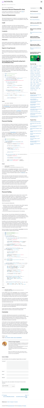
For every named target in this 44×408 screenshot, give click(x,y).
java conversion (37, 73)
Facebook (16, 401)
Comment (4, 361)
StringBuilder (19, 110)
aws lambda (35, 67)
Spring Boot (38, 85)
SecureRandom (7, 106)
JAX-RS (32, 79)
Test (39, 88)
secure (15, 337)
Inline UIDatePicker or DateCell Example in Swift (35, 104)
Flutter (38, 70)
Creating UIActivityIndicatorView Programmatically (35, 107)
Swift (37, 88)
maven (34, 82)
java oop (39, 76)
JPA (37, 79)
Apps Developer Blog (11, 405)
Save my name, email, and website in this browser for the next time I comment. (14, 382)
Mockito (37, 82)
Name (3, 371)
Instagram (12, 401)
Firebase (35, 70)
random (12, 337)
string (23, 11)
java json (32, 76)
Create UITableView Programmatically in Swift (34, 99)
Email (3, 374)
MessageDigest (13, 132)
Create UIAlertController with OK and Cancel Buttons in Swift (36, 109)
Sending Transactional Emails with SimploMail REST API (35, 95)
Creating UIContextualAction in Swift (36, 97)
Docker (32, 70)
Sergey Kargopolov (16, 341)
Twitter (8, 401)
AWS (31, 67)
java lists (35, 76)
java (5, 337)
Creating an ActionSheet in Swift (35, 111)
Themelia (24, 405)
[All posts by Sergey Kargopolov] (5, 343)
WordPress (20, 405)
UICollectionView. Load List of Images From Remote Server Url (36, 116)
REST (31, 85)
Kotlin (31, 82)
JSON (39, 79)
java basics (32, 73)
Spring (34, 85)
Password (8, 337)
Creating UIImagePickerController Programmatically (35, 102)
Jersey (35, 79)
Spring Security (33, 88)
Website (3, 377)
